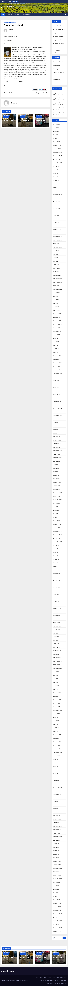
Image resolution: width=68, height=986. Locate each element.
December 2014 (57, 615)
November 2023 (57, 240)
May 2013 (55, 682)
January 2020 (57, 401)
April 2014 (56, 643)
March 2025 (56, 184)
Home (37, 977)
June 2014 (56, 636)
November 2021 (57, 324)
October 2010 (56, 791)
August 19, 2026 (58, 959)
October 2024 (57, 201)
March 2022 (56, 310)
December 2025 (57, 152)
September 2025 (57, 163)
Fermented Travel (57, 62)
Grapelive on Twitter (58, 43)
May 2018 (55, 471)
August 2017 (56, 503)
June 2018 (56, 468)
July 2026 (56, 127)
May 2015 (55, 598)
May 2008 (56, 892)
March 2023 (56, 268)
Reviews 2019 (43, 980)
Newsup (20, 980)
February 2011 (57, 777)
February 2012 (57, 735)
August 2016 (56, 545)
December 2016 (57, 531)
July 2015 (55, 591)
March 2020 (56, 394)
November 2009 (57, 829)
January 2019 (56, 443)
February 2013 (57, 692)
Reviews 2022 (64, 980)
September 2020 (57, 373)
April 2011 (55, 770)
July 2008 (56, 885)
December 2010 (57, 784)
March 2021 (56, 352)
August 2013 (56, 671)
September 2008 (57, 878)
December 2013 (57, 657)
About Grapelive (57, 26)
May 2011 (55, 766)
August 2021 (56, 334)
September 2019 (57, 415)
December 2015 (57, 573)
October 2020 (56, 370)
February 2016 (57, 566)
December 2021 (57, 320)
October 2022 (56, 285)
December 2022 (57, 278)
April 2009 (56, 854)
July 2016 (55, 549)
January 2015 (56, 612)
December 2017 (57, 489)
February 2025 (57, 187)
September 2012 (57, 710)
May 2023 (56, 261)
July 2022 (56, 296)
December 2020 (57, 363)
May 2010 (55, 808)
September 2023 (57, 247)
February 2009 (57, 861)
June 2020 (56, 384)
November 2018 (57, 450)
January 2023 (57, 275)
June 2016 (56, 552)
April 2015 (56, 601)
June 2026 (56, 131)
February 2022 (57, 313)
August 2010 (56, 798)
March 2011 (56, 773)
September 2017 (57, 499)
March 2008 (56, 899)
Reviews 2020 (50, 980)
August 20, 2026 (42, 959)
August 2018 (56, 461)
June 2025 (56, 173)
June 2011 (56, 763)
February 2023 (57, 271)
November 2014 (57, 619)
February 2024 (57, 229)
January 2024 (57, 233)
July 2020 (56, 380)
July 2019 (55, 422)
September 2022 (57, 289)
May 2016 (55, 556)
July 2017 (55, 506)
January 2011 (56, 780)
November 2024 (57, 198)
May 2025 (56, 177)
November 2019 (57, 408)
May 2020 (56, 387)
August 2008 (56, 882)
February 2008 (57, 903)
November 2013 (57, 661)
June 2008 (56, 889)
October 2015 (56, 580)
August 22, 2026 (9, 959)
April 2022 (56, 306)
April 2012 (56, 728)
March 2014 (56, 647)
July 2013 (55, 675)
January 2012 (56, 738)
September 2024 (57, 205)
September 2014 (57, 626)
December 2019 (57, 405)
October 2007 (57, 917)
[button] (63, 14)
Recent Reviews (63, 977)
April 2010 (56, 812)
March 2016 (56, 563)
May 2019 (55, 429)
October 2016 (56, 538)
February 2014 (57, 650)
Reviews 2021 (57, 980)
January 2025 (57, 191)
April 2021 (56, 349)
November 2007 (57, 913)
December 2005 (57, 928)
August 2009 (56, 840)
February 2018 (57, 482)
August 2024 (56, 208)
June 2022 (56, 299)
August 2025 (56, 166)
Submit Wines (26, 14)
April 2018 (56, 475)
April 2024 (56, 222)
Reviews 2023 (50, 983)
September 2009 (57, 836)
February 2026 (57, 145)
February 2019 (57, 440)
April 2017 (56, 517)
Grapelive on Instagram (59, 40)
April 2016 (56, 559)
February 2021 (57, 356)
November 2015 (57, 577)
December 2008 (57, 868)
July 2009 (56, 843)
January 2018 (56, 485)
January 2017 (56, 527)
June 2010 (56, 805)
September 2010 (57, 794)
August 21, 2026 (25, 959)
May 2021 (55, 345)
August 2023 (56, 250)
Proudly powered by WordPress (7, 980)
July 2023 (56, 254)
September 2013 (57, 668)
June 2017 (56, 510)
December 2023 (57, 236)
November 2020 (57, 366)
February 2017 (57, 524)
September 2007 (57, 921)
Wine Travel (56, 83)
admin (11, 29)
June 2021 (56, 342)
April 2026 (56, 138)
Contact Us (50, 977)
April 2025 (56, 180)
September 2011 (57, 752)
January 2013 (56, 696)
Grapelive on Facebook (59, 36)
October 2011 (56, 749)
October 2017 (56, 496)
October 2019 (56, 412)
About (17, 14)
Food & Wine (56, 65)
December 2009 (57, 826)
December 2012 (57, 699)
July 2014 (56, 633)
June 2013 (56, 678)
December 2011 (57, 742)
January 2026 (57, 149)
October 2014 (56, 622)
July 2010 (55, 801)
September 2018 (57, 457)
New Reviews (56, 977)
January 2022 (57, 317)
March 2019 (56, 436)
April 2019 (56, 433)
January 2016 (56, 570)
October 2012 (56, 706)
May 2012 (55, 724)
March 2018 (56, 478)
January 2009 (57, 864)
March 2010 (56, 815)
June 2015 (56, 594)
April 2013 (56, 685)
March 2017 (56, 520)
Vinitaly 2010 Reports (58, 72)
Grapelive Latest (40, 93)
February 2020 (57, 398)
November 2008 (57, 871)
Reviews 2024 (57, 983)
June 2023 (56, 257)
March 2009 (56, 857)
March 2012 (56, 731)
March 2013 (56, 689)
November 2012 (57, 703)
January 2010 (56, 822)
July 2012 (55, 717)
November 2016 (57, 535)
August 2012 (56, 713)
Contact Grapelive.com (59, 29)
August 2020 (56, 377)
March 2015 (56, 605)
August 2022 (56, 292)
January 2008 (57, 906)
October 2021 (56, 327)
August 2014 (56, 629)
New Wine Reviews (58, 47)
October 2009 (57, 833)
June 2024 (56, 215)
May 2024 (56, 219)
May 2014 (56, 640)
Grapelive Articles (58, 33)
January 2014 (57, 654)
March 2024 (56, 226)
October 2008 (57, 875)
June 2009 (56, 847)
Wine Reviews (13, 22)
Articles (9, 14)
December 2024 (57, 194)
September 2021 (57, 331)
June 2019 (56, 426)
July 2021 (55, 338)
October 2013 (56, 664)
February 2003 (57, 931)
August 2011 (56, 756)
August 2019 (56, 419)
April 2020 (56, 391)
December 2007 (57, 910)
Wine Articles (6, 22)
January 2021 (56, 359)
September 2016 (57, 542)
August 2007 (56, 924)
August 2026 (56, 124)
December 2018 (57, 447)
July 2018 (55, 464)
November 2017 (57, 492)
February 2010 (57, 819)
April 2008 (56, 896)
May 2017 (55, 513)
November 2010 (57, 787)
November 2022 (57, 282)
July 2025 (56, 170)
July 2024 (56, 212)
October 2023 (56, 243)
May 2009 (56, 850)
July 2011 (55, 759)
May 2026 (56, 134)
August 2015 (56, 587)
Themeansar (26, 980)
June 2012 (56, 720)
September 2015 (57, 584)
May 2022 (56, 303)
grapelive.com (8, 971)
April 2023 (56, 264)
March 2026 (56, 141)
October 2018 (56, 454)
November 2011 (57, 745)
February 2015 (57, 608)
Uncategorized (57, 69)
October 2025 (56, 159)
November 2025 (57, 156)
